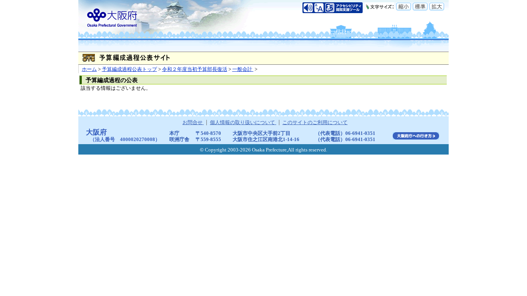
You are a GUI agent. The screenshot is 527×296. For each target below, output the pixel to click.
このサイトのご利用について (315, 122)
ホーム (89, 69)
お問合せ (193, 122)
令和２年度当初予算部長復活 (194, 69)
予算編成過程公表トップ (129, 69)
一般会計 (242, 69)
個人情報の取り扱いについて (243, 122)
